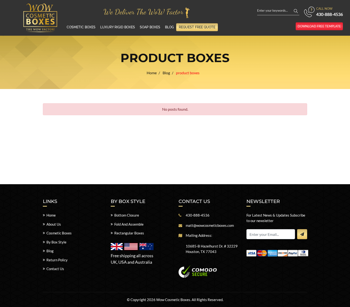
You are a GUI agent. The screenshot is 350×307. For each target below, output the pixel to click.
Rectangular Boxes (129, 233)
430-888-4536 (329, 14)
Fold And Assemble (129, 224)
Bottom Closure (126, 215)
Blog (169, 27)
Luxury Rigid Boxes (117, 27)
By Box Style (56, 242)
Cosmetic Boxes (81, 27)
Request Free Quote (197, 27)
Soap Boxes (150, 27)
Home (51, 215)
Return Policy (57, 260)
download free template (319, 26)
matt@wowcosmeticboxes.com (210, 225)
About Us (53, 224)
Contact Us (55, 269)
